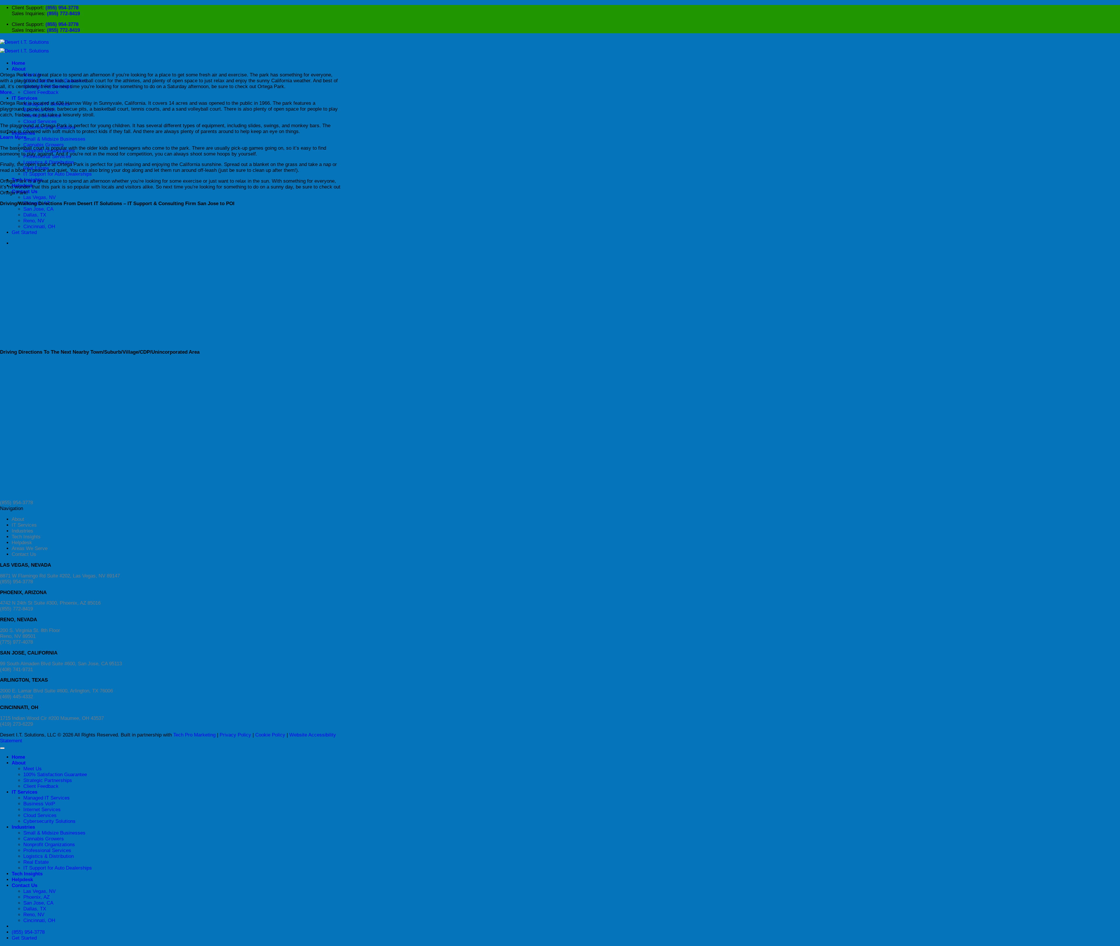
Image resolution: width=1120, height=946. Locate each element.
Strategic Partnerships (47, 780)
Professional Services (47, 850)
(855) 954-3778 (62, 8)
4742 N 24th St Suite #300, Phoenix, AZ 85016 (50, 603)
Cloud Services (40, 121)
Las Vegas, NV (39, 197)
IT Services (24, 98)
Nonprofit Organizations (49, 844)
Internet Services (42, 809)
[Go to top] (2, 748)
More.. (7, 92)
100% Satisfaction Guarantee (55, 774)
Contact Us (24, 554)
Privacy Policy (235, 735)
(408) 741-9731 (16, 669)
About (19, 69)
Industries (22, 531)
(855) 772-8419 (63, 13)
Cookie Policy (270, 735)
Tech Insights (26, 537)
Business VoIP (39, 804)
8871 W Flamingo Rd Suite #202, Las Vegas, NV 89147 (60, 576)
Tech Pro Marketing (194, 735)
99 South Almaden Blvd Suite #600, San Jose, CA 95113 (61, 663)
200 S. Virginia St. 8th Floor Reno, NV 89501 (30, 633)
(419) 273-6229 (16, 724)
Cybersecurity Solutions (49, 821)
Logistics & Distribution (48, 856)
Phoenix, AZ (36, 897)
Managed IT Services (46, 798)
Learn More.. (14, 137)
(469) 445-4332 (16, 696)
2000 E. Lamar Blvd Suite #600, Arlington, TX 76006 (56, 691)
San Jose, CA (38, 209)
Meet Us (32, 769)
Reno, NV (33, 914)
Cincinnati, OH (39, 920)
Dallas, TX (34, 909)
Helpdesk (22, 542)
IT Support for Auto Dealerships (57, 174)
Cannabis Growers (43, 145)
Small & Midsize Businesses (54, 139)
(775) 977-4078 (16, 642)
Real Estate (36, 862)
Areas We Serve (30, 548)
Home (18, 63)
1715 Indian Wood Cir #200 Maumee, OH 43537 (52, 718)
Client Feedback (41, 92)
